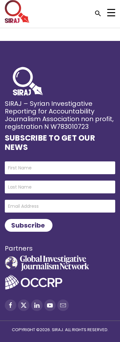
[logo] (17, 11)
